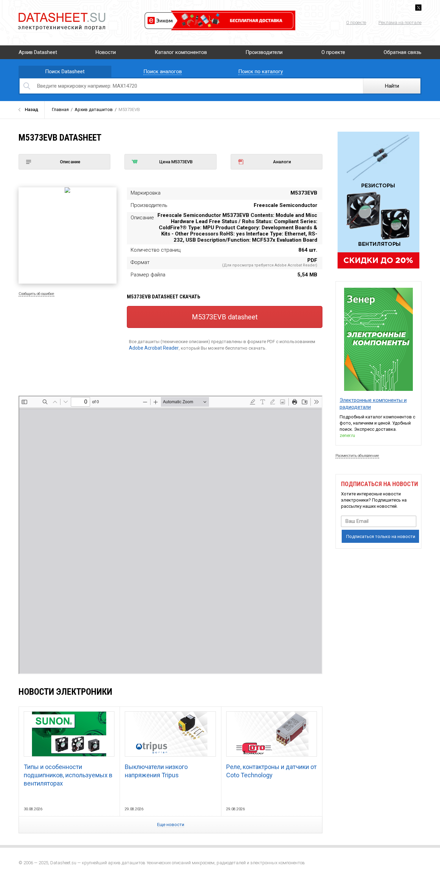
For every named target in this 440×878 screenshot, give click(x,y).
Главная (60, 109)
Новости (106, 52)
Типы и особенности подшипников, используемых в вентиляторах (68, 775)
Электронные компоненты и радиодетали (373, 403)
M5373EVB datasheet (225, 317)
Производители (264, 52)
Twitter (418, 7)
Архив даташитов (94, 109)
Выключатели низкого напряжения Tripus (156, 771)
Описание (70, 161)
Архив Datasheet (38, 52)
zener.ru (347, 435)
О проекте (356, 22)
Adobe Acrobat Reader (154, 348)
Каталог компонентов (181, 52)
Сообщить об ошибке (36, 294)
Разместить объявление (357, 455)
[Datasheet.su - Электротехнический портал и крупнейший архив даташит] (61, 13)
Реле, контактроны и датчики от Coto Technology (271, 771)
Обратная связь (402, 52)
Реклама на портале (399, 22)
